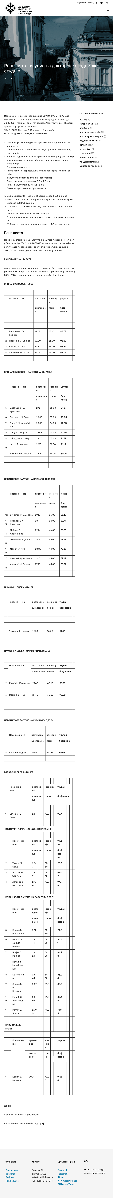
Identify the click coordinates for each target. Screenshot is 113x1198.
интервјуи (85, 149)
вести (7, 39)
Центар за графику (90, 166)
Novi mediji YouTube (67, 1181)
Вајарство (10, 1174)
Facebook (62, 1170)
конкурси (85, 153)
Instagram (63, 1174)
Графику (10, 1177)
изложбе (84, 145)
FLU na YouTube (65, 1184)
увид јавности (87, 161)
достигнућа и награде (91, 136)
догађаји (84, 128)
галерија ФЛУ (87, 123)
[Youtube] (102, 3)
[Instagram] (107, 3)
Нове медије (12, 1181)
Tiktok (61, 1177)
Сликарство (12, 1170)
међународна (87, 157)
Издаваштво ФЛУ (89, 140)
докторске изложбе (90, 132)
